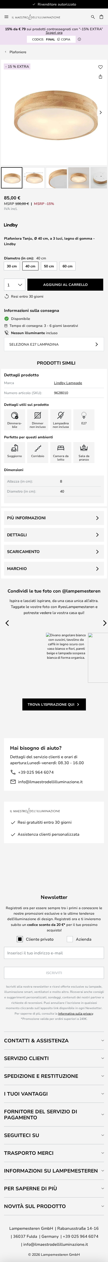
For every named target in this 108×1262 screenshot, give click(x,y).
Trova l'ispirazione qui (51, 704)
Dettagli (17, 535)
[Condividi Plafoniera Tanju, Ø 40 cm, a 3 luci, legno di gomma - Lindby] (100, 76)
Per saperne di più (30, 1188)
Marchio (17, 568)
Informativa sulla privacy (75, 1013)
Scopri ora (54, 32)
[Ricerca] (93, 16)
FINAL (51, 39)
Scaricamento (23, 551)
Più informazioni (26, 518)
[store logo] (39, 16)
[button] (11, 177)
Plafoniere (18, 51)
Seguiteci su (21, 1135)
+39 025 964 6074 (36, 772)
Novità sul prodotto (35, 1206)
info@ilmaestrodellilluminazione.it (50, 781)
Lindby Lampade (68, 382)
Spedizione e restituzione (41, 1076)
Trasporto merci (28, 1153)
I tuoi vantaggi (26, 1093)
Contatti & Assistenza (36, 1040)
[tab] (54, 1040)
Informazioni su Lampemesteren (51, 1170)
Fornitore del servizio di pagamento (40, 1114)
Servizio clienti (26, 1058)
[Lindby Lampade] (30, 225)
